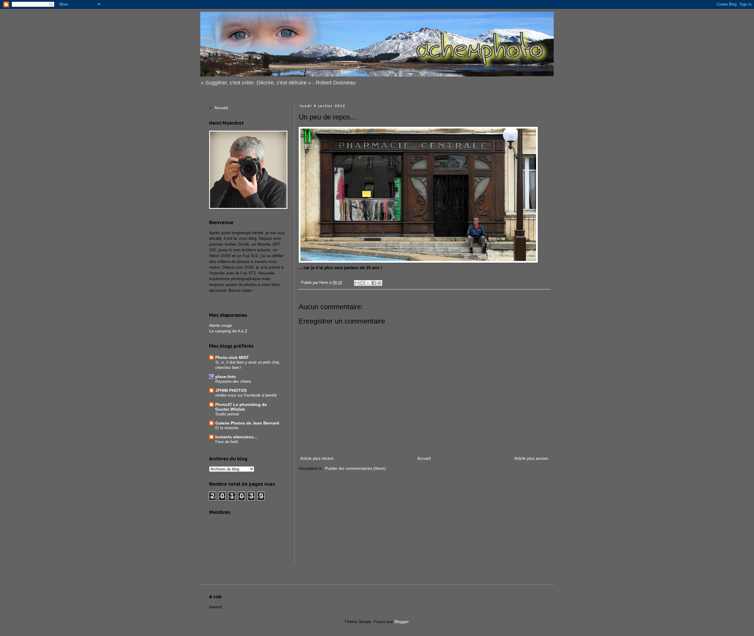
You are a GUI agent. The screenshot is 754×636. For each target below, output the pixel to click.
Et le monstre (226, 428)
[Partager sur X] (368, 283)
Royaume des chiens (233, 381)
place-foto (225, 376)
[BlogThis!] (363, 283)
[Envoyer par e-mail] (357, 283)
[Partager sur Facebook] (374, 283)
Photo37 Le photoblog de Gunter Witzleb (241, 407)
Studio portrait (227, 414)
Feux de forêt (226, 441)
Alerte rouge (220, 325)
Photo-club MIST (232, 357)
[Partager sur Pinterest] (379, 283)
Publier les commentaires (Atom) (355, 468)
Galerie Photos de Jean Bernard (247, 423)
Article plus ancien (531, 458)
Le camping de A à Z (228, 331)
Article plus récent (316, 458)
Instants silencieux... (236, 436)
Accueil (424, 458)
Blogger (401, 621)
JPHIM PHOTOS (231, 390)
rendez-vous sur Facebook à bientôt (246, 395)
